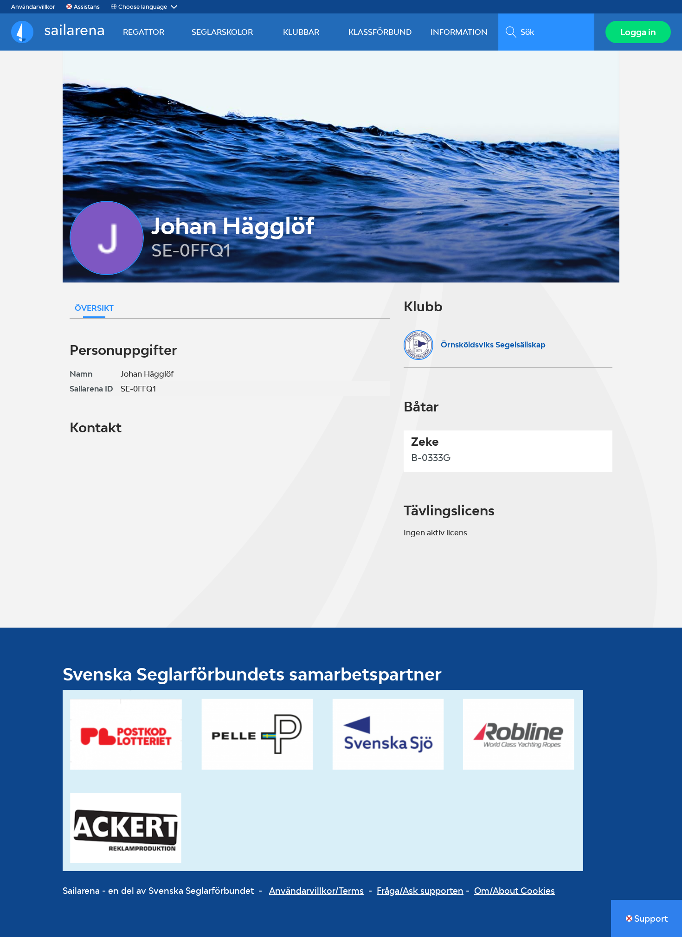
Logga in (638, 32)
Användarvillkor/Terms (316, 891)
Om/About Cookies (514, 891)
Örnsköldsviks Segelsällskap (493, 344)
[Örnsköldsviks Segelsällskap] (418, 345)
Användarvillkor (33, 6)
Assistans (87, 6)
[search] (546, 32)
